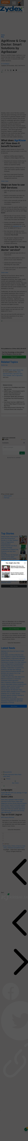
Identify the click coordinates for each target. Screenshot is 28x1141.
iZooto (25, 579)
